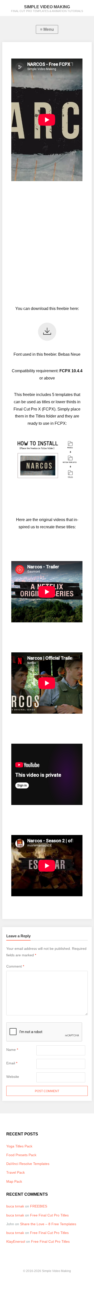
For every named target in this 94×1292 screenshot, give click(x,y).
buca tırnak (15, 1206)
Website (12, 1077)
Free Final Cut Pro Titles (49, 1215)
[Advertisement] (47, 242)
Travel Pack (15, 1172)
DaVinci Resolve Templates (27, 1164)
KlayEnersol (15, 1241)
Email (11, 1063)
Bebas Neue (69, 354)
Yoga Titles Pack (19, 1146)
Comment (15, 966)
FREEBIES (38, 1206)
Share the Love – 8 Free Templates (48, 1224)
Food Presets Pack (21, 1155)
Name (12, 1050)
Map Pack (14, 1181)
